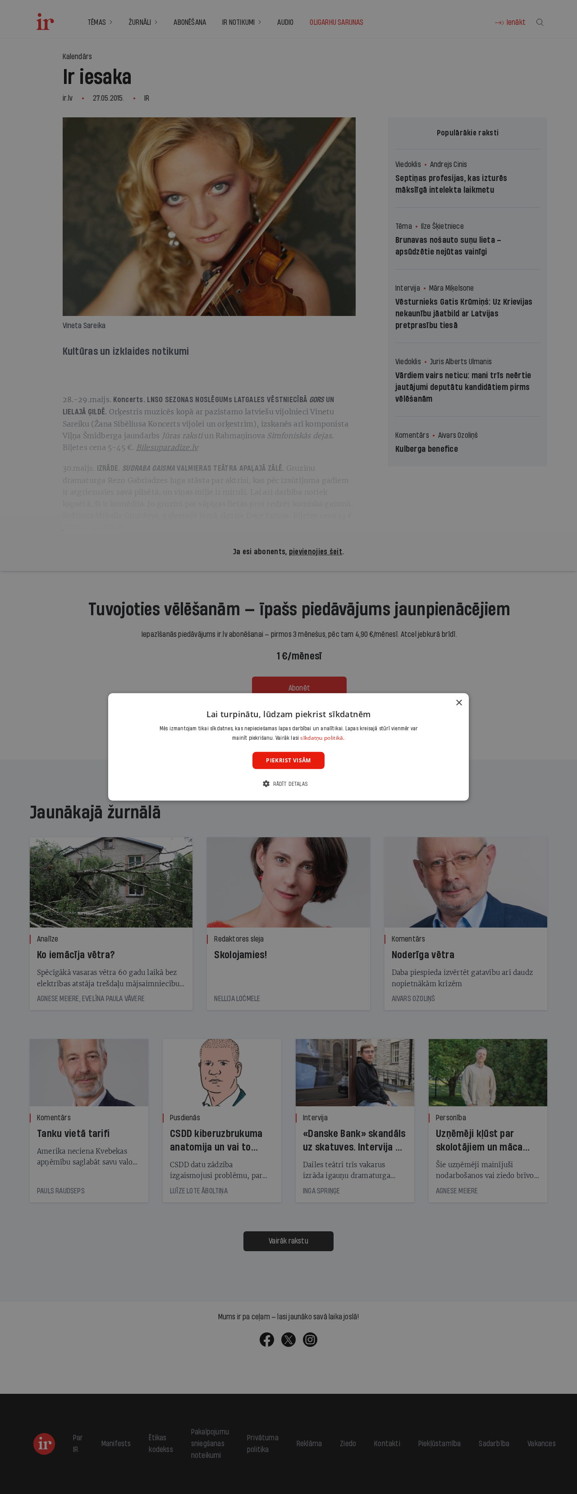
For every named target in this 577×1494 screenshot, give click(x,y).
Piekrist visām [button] (288, 760)
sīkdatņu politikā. (322, 738)
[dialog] (288, 747)
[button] (288, 783)
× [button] (458, 703)
